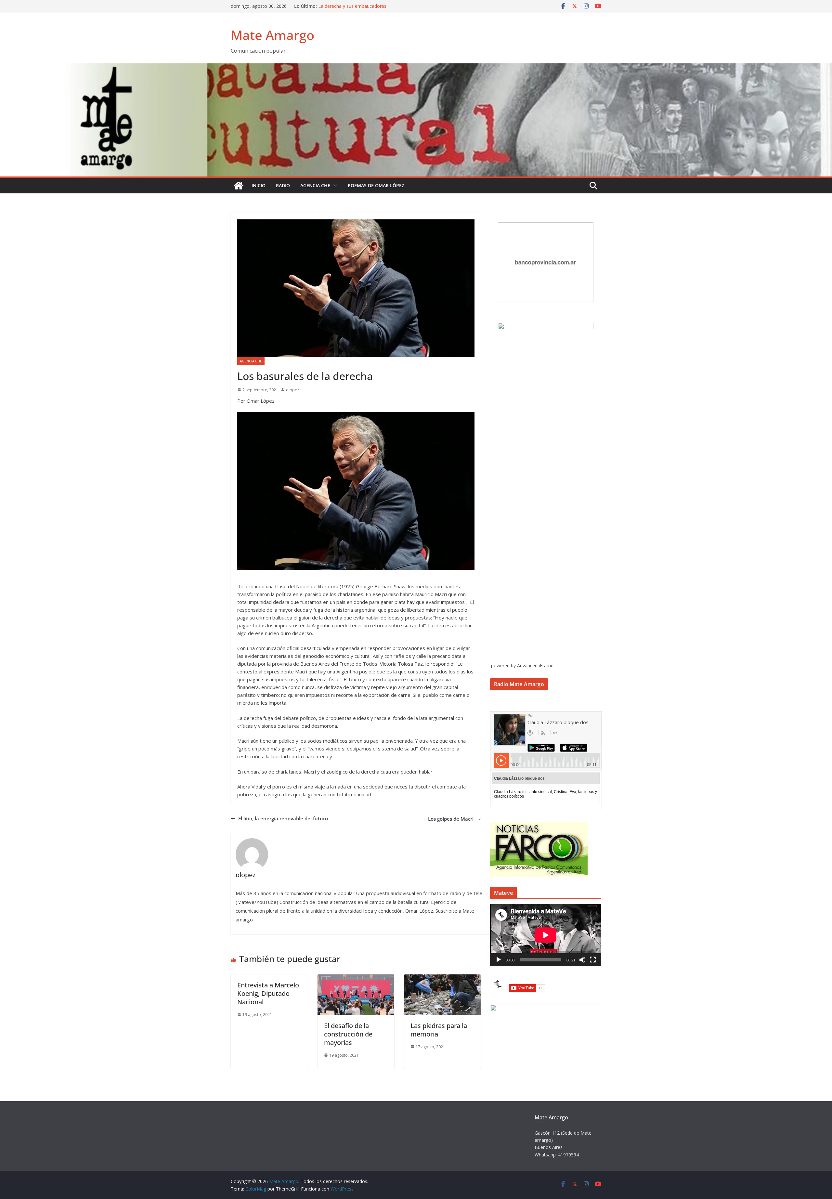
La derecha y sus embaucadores (352, 6)
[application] (545, 935)
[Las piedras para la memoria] (442, 978)
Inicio (259, 185)
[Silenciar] (582, 960)
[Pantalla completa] (593, 960)
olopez (292, 390)
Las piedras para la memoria (438, 1029)
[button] (333, 185)
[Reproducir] (498, 960)
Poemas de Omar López (376, 185)
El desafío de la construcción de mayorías (348, 1034)
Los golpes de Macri (451, 818)
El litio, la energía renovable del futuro (283, 818)
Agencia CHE (315, 185)
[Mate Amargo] (416, 67)
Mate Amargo (272, 35)
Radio (283, 185)
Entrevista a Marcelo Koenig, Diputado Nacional (268, 993)
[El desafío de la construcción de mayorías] (356, 978)
